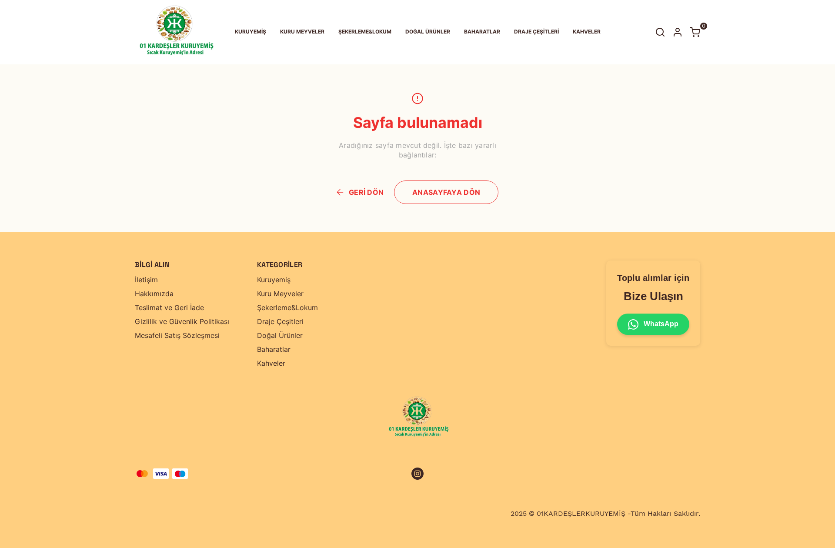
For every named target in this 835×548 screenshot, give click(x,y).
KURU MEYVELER (302, 31)
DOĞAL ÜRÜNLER (427, 31)
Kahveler (271, 363)
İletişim (146, 279)
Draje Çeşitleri (280, 321)
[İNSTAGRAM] (417, 474)
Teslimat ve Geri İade (169, 307)
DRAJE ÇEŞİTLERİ (536, 31)
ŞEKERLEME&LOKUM (364, 31)
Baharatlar (274, 349)
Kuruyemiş (274, 279)
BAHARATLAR (482, 31)
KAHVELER (587, 31)
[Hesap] (677, 32)
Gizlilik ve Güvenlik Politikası (182, 321)
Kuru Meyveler (280, 293)
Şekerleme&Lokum (287, 307)
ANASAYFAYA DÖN (446, 192)
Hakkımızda (154, 293)
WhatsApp (660, 323)
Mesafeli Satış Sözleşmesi (177, 335)
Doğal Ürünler (280, 335)
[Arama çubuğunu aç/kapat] (660, 32)
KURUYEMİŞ (250, 31)
